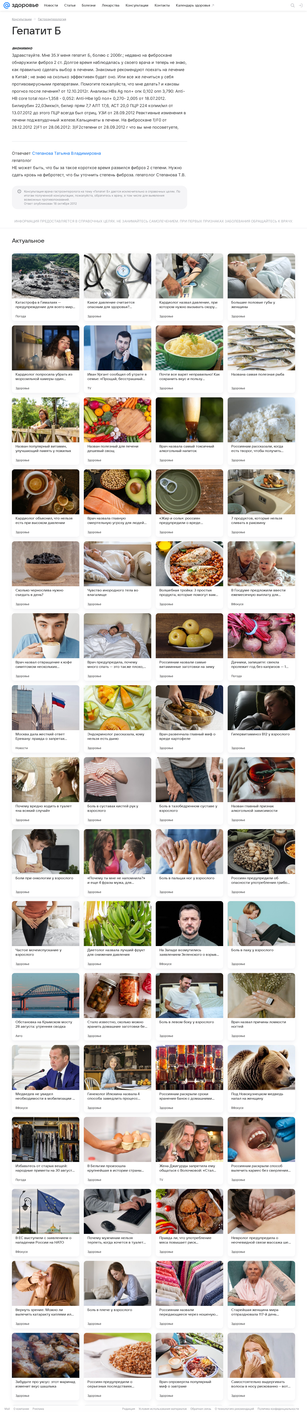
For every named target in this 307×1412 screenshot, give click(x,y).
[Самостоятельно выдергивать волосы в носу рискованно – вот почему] (261, 1366)
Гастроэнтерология (52, 19)
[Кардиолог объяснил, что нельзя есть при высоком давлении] (45, 503)
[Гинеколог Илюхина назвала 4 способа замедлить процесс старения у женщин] (117, 1078)
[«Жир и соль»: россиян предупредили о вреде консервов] (189, 503)
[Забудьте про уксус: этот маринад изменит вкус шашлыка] (45, 1366)
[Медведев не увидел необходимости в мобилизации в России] (45, 1078)
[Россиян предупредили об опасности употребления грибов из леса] (261, 863)
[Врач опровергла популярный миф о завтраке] (189, 1366)
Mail (7, 1408)
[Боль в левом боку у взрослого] (189, 1007)
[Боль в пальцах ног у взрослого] (189, 863)
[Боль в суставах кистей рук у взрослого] (117, 791)
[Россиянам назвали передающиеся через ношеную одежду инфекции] (189, 1294)
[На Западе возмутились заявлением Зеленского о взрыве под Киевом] (189, 935)
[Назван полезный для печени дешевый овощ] (117, 431)
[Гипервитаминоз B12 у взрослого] (261, 719)
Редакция (128, 1408)
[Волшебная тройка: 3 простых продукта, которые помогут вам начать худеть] (189, 575)
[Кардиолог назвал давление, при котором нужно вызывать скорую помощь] (189, 287)
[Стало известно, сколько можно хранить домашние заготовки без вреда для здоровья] (117, 1007)
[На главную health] (24, 5)
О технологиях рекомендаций (234, 1408)
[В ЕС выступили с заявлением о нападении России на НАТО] (45, 1222)
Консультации (22, 19)
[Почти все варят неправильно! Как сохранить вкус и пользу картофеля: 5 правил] (189, 359)
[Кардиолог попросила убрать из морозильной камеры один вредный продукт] (45, 359)
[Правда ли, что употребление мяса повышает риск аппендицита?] (189, 1222)
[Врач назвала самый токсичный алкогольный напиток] (189, 431)
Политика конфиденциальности (278, 1408)
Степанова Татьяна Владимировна (66, 153)
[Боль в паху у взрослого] (261, 935)
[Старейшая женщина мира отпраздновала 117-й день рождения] (261, 1294)
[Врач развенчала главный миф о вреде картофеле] (189, 719)
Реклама (38, 1408)
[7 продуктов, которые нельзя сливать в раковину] (261, 503)
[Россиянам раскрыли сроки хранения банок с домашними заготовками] (189, 1078)
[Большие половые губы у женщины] (261, 287)
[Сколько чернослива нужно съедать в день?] (45, 575)
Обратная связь (200, 1408)
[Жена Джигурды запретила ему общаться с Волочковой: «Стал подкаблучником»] (189, 1150)
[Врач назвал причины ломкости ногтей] (261, 1007)
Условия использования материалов (163, 1408)
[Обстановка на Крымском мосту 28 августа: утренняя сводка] (45, 1007)
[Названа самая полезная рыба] (261, 359)
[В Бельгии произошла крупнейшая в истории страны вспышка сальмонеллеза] (117, 1150)
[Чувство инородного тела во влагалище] (117, 575)
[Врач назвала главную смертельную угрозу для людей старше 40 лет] (117, 503)
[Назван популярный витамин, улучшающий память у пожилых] (45, 431)
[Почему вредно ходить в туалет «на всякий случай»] (45, 791)
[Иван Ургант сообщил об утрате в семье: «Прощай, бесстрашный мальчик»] (117, 359)
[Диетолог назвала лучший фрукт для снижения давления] (117, 935)
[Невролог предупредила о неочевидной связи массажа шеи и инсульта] (261, 1222)
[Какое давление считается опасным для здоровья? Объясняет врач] (117, 287)
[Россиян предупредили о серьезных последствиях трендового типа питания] (117, 1366)
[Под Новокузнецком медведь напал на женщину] (261, 1078)
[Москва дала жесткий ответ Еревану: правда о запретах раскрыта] (45, 719)
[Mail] (7, 5)
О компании (21, 1408)
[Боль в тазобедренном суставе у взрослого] (189, 791)
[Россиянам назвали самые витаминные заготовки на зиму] (189, 647)
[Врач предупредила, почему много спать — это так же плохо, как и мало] (117, 647)
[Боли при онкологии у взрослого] (45, 863)
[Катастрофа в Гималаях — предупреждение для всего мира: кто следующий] (45, 287)
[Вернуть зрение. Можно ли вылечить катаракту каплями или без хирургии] (45, 1294)
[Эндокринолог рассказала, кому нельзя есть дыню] (117, 719)
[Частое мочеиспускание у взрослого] (45, 935)
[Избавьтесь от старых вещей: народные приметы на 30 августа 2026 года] (45, 1150)
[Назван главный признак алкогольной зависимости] (261, 791)
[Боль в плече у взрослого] (117, 1294)
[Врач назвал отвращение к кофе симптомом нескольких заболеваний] (45, 647)
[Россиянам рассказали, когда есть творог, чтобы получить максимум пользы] (261, 431)
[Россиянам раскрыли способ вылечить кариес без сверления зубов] (261, 1150)
